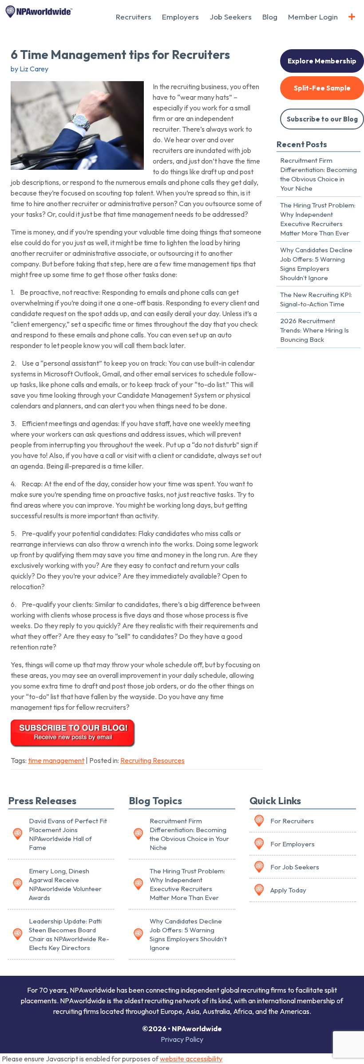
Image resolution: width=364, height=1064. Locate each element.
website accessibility (191, 1058)
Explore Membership (322, 61)
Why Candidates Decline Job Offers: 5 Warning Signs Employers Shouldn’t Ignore (316, 264)
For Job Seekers (294, 867)
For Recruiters (292, 821)
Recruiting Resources (152, 760)
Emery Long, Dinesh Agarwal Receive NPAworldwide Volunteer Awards (65, 884)
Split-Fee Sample (322, 88)
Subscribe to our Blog (322, 119)
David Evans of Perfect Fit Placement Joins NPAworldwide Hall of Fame (68, 834)
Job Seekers (231, 16)
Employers (180, 16)
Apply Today (288, 890)
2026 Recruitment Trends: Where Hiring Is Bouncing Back (314, 330)
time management (56, 760)
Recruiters (133, 16)
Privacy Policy (182, 1039)
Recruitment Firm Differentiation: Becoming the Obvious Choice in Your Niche (318, 174)
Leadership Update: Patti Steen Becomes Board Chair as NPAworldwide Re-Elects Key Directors (69, 934)
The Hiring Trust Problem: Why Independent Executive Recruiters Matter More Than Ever (318, 219)
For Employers (292, 844)
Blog (269, 16)
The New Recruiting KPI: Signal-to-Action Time (316, 299)
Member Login (313, 16)
